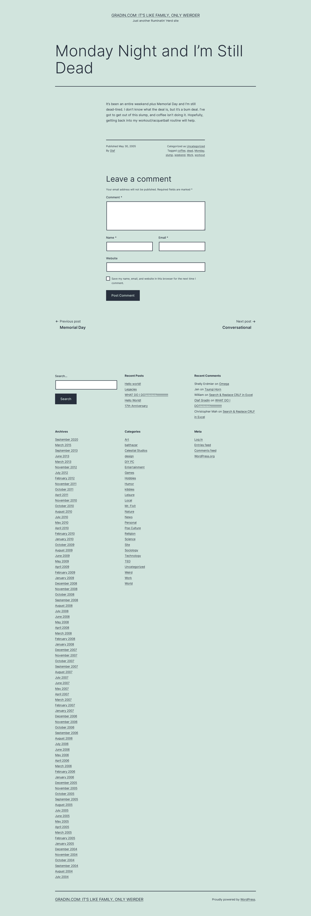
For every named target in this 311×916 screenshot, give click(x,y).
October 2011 (64, 489)
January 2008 (64, 644)
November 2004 (66, 854)
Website (112, 258)
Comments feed (205, 450)
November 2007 (66, 655)
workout (200, 155)
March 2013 (63, 461)
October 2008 (64, 594)
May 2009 (62, 561)
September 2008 (66, 600)
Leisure (129, 495)
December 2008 (66, 583)
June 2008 (62, 616)
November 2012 (66, 467)
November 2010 (66, 500)
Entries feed (202, 445)
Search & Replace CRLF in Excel (231, 394)
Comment (114, 197)
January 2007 (64, 710)
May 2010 (61, 522)
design (129, 456)
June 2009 (62, 555)
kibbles (129, 489)
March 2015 (63, 445)
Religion (130, 533)
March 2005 (63, 832)
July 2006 (62, 744)
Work (190, 155)
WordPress (247, 899)
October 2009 (64, 544)
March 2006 (63, 766)
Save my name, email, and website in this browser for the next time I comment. (154, 281)
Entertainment (135, 467)
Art (127, 439)
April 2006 (62, 760)
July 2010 (61, 517)
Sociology (131, 550)
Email (163, 237)
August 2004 (64, 871)
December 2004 (66, 849)
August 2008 (64, 605)
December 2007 (66, 649)
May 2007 (62, 688)
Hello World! (133, 400)
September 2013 (66, 450)
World (129, 583)
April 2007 (62, 694)
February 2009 (65, 572)
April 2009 (62, 566)
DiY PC (129, 461)
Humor (129, 484)
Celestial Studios (136, 450)
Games (129, 472)
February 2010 (65, 533)
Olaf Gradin (202, 400)
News (128, 517)
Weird (128, 572)
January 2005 (64, 843)
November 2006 (66, 722)
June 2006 (62, 749)
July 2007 (61, 677)
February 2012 (65, 478)
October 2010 (64, 506)
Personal (131, 522)
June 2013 (62, 456)
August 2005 (64, 804)
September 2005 (66, 799)
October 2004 (65, 860)
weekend (179, 155)
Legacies (131, 389)
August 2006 (64, 738)
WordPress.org (204, 456)
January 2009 (64, 578)
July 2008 (62, 611)
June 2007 (62, 683)
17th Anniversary (136, 405)
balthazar (131, 445)
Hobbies (130, 478)
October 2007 (64, 661)
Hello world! (133, 383)
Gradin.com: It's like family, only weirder (155, 15)
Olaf (112, 150)
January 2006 (64, 777)
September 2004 (66, 865)
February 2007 (65, 705)
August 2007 (63, 672)
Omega (224, 383)
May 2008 (62, 622)
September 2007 (66, 666)
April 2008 (62, 627)
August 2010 (63, 511)
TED (128, 561)
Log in (198, 439)
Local (128, 500)
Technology (133, 555)
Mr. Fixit (130, 506)
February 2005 (65, 838)
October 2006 (64, 727)
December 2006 (66, 716)
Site (127, 544)
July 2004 (62, 876)
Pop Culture (133, 528)
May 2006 (62, 755)
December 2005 (66, 782)
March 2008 (63, 633)
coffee (181, 150)
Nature (129, 511)
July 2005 (62, 810)
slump (169, 155)
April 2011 (61, 495)
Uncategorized (196, 146)
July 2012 (61, 472)
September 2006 (66, 733)
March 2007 (63, 699)
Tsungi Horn (213, 389)
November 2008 (66, 589)
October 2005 (64, 793)
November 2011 (65, 484)
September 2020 (66, 439)
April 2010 (62, 528)
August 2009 (64, 550)
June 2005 (62, 816)
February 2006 (65, 771)
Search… (61, 376)
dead (190, 150)
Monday (199, 150)
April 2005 (62, 827)
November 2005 (66, 788)
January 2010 (64, 539)
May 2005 (62, 821)
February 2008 (65, 638)
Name (111, 237)
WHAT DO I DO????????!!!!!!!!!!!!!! (146, 394)
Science (130, 539)
